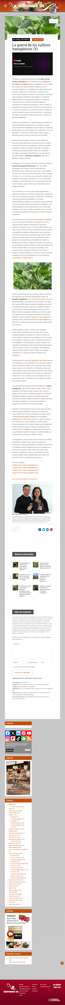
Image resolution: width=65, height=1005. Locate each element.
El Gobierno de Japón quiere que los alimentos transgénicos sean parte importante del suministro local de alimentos (25, 591)
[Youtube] (59, 984)
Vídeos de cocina (13, 904)
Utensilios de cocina (14, 900)
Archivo (34, 986)
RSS (29, 738)
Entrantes (13, 861)
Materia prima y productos (15, 839)
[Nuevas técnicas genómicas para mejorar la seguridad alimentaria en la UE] (36, 565)
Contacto (34, 989)
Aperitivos (13, 855)
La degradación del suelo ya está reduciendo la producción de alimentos (24, 566)
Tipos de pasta (15, 841)
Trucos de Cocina (13, 896)
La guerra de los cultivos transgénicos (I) (25, 465)
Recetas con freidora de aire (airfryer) (18, 849)
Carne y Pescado (15, 857)
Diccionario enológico (16, 819)
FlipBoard (13, 738)
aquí (24, 699)
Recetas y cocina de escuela (16, 882)
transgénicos (33, 479)
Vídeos (10, 902)
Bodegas (13, 817)
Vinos (12, 827)
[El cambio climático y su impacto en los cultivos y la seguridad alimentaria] (36, 576)
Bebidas (11, 804)
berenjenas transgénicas (44, 219)
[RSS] (59, 987)
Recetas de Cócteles (16, 806)
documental (19, 479)
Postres (13, 872)
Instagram (7, 738)
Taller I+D (11, 888)
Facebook (7, 733)
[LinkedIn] (56, 984)
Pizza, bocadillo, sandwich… (18, 870)
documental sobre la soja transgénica (37, 319)
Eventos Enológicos (16, 823)
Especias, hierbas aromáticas (18, 863)
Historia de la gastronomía (15, 833)
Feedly (23, 738)
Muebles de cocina (13, 843)
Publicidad (34, 991)
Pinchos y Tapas (15, 867)
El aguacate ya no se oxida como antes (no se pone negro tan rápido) (25, 577)
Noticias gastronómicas (14, 845)
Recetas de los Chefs (14, 880)
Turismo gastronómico (14, 898)
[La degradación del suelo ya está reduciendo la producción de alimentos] (15, 565)
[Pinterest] (58, 984)
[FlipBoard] (54, 987)
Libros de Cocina (13, 837)
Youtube (29, 733)
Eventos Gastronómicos (14, 829)
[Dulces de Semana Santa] (55, 21)
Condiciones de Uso (45, 986)
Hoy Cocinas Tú (12, 835)
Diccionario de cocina (14, 811)
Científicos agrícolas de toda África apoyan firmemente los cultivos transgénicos (45, 589)
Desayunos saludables (16, 859)
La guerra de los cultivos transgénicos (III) (25, 470)
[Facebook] (53, 984)
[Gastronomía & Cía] (26, 6)
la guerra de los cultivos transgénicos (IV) (25, 473)
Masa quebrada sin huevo (19, 962)
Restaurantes (12, 886)
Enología (11, 815)
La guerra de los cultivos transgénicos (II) (25, 468)
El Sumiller (13, 821)
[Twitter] (54, 984)
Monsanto (26, 479)
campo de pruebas (35, 394)
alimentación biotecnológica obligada (23, 417)
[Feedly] (58, 987)
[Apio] (51, 21)
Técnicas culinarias (13, 890)
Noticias (21, 984)
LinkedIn (18, 733)
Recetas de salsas (15, 876)
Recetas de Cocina (13, 853)
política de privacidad (29, 667)
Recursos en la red (13, 884)
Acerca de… (35, 984)
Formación (11, 831)
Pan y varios (14, 865)
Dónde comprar (12, 813)
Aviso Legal (43, 984)
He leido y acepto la (24, 667)
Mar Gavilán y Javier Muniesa (21, 39)
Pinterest (23, 733)
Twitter (13, 733)
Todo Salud (11, 892)
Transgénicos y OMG (38, 39)
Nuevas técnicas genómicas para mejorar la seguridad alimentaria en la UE (45, 565)
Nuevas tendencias (13, 847)
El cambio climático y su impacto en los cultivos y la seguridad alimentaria (45, 578)
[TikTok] (56, 987)
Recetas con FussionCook (17, 874)
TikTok (18, 738)
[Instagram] (53, 987)
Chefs (10, 809)
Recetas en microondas (17, 878)
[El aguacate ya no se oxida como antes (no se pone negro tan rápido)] (15, 576)
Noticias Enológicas (16, 825)
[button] (5, 5)
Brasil (14, 479)
